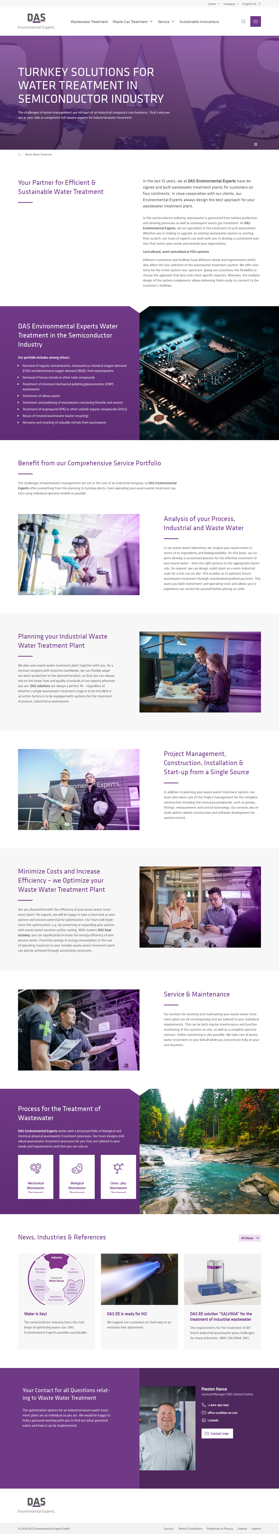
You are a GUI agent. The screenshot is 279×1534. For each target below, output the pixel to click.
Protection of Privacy (220, 1528)
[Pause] (255, 144)
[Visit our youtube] (237, 1505)
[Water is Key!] (56, 1301)
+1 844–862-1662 (218, 1405)
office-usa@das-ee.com (222, 1413)
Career (212, 4)
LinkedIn (213, 1420)
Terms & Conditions (190, 1528)
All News (247, 1238)
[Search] (238, 21)
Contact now (220, 1433)
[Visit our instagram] (219, 1505)
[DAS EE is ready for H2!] (139, 1301)
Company (229, 4)
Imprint (256, 1528)
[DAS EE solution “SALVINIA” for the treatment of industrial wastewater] (222, 1301)
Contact (169, 1528)
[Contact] (255, 21)
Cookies (242, 1528)
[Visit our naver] (258, 1505)
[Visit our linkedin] (228, 1505)
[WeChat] (248, 1505)
